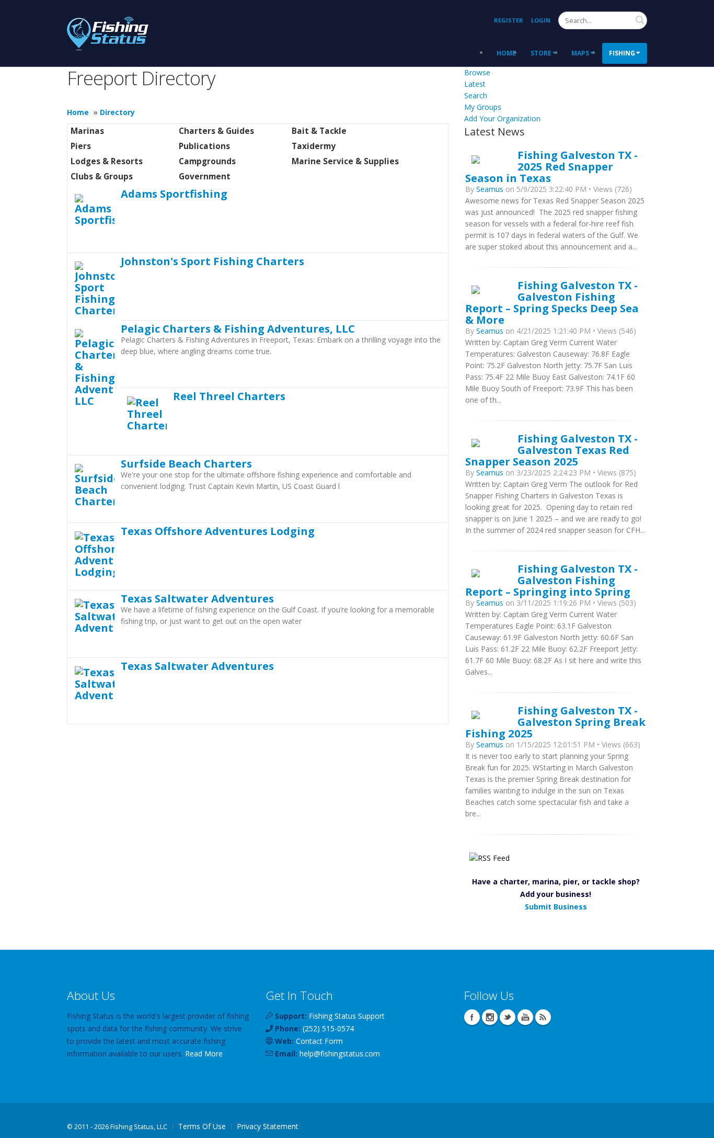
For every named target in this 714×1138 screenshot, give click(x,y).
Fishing (622, 53)
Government (205, 176)
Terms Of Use (202, 1126)
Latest (475, 84)
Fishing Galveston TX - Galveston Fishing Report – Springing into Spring (551, 580)
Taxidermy (314, 146)
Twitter (507, 1017)
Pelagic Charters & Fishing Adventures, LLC (238, 328)
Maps (580, 53)
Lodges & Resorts (107, 161)
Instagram (490, 1017)
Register (508, 20)
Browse (477, 72)
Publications (204, 146)
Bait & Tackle (319, 131)
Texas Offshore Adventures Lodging (218, 531)
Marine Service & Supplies (345, 161)
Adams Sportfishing (174, 193)
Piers (81, 146)
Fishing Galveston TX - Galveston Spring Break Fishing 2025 (555, 722)
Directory (117, 112)
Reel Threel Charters (229, 396)
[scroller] (696, 1125)
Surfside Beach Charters (186, 463)
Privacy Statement (267, 1126)
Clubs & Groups (102, 176)
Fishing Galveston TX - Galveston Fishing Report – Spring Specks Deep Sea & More (552, 302)
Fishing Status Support (347, 1016)
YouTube (525, 1017)
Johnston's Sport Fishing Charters (212, 261)
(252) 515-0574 (328, 1028)
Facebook (472, 1017)
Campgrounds (207, 161)
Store (541, 53)
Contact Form (319, 1041)
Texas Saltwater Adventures (197, 598)
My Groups (482, 107)
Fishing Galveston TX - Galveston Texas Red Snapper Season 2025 (551, 450)
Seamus (489, 189)
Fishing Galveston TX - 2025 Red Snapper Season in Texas (551, 166)
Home (506, 53)
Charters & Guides (216, 131)
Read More (204, 1054)
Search (640, 20)
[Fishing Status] (107, 32)
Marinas (87, 131)
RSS (543, 1017)
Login (540, 20)
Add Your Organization (502, 118)
